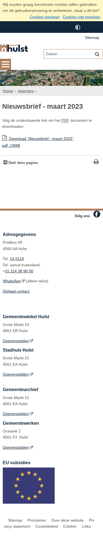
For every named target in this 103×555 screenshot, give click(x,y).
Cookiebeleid (46, 526)
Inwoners (26, 91)
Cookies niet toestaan (81, 17)
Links (86, 526)
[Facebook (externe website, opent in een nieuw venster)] (96, 214)
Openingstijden (16, 341)
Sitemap (92, 37)
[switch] (78, 27)
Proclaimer (36, 520)
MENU (5, 64)
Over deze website (67, 520)
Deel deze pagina (22, 163)
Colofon (70, 526)
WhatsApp (12, 281)
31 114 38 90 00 (19, 271)
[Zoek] (97, 54)
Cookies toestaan (45, 17)
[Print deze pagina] (96, 162)
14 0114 (17, 258)
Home (8, 91)
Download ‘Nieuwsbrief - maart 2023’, (38, 142)
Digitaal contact (16, 291)
